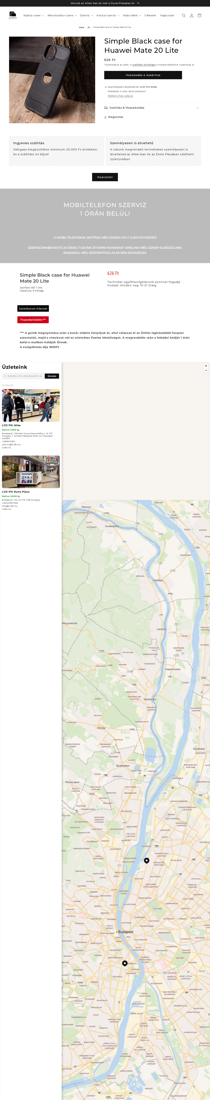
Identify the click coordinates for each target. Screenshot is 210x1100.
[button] (33, 15)
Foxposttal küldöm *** (33, 319)
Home (81, 27)
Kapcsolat (105, 177)
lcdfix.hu (6, 447)
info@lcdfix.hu (10, 506)
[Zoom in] (206, 366)
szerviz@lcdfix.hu (11, 444)
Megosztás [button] (115, 117)
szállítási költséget (144, 65)
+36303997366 (10, 503)
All (89, 27)
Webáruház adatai (120, 95)
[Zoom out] (206, 370)
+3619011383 (8, 441)
